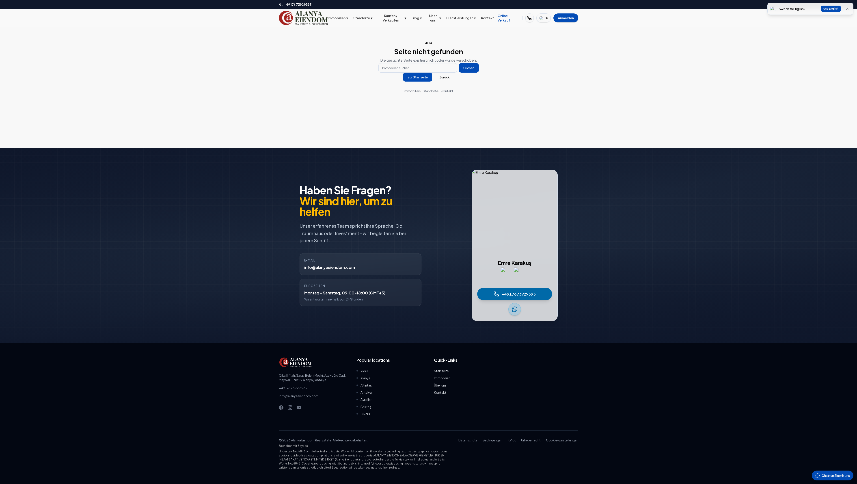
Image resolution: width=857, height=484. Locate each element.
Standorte (362, 18)
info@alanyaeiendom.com (329, 267)
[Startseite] (303, 18)
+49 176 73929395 (293, 388)
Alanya (365, 378)
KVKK (512, 440)
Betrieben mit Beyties (293, 445)
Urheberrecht (531, 440)
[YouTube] (299, 407)
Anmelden (566, 18)
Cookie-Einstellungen (562, 440)
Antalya (366, 392)
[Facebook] (281, 407)
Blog (417, 18)
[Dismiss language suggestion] (847, 8)
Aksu (364, 371)
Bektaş (366, 407)
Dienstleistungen (461, 18)
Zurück (444, 77)
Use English (830, 8)
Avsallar (366, 400)
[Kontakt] (529, 17)
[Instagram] (290, 407)
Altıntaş (366, 385)
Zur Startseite (418, 77)
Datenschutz (467, 440)
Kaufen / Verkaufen (394, 18)
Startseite (441, 371)
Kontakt (487, 18)
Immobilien (338, 18)
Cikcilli (365, 414)
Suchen (468, 68)
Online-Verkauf (504, 18)
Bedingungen (492, 440)
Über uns (435, 18)
